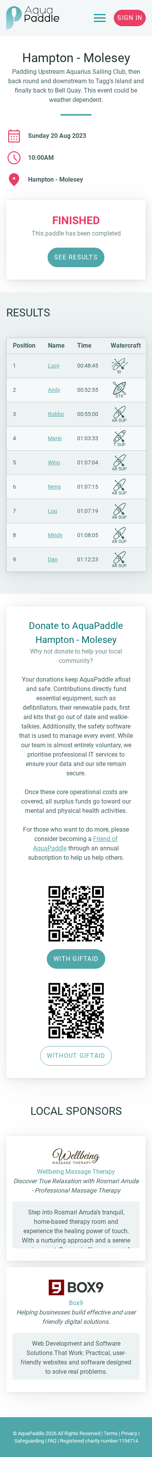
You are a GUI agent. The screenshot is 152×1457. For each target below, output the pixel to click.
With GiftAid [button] (76, 958)
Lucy (54, 365)
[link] (100, 18)
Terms (111, 1433)
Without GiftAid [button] (76, 1055)
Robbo (56, 414)
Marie (55, 438)
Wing (54, 462)
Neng (54, 487)
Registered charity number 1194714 (99, 1441)
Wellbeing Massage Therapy (76, 1171)
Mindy (55, 535)
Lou (52, 511)
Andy (54, 390)
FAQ (52, 1441)
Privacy (129, 1433)
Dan (53, 559)
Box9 (76, 1303)
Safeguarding (29, 1441)
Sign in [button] (129, 17)
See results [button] (76, 257)
